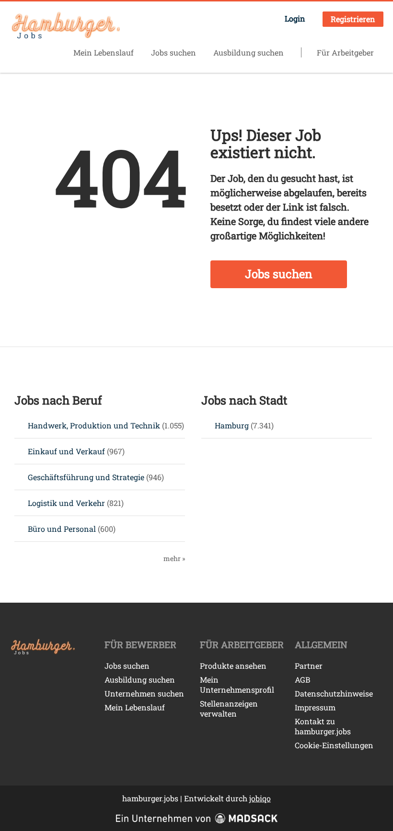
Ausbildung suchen (248, 52)
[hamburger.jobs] (65, 25)
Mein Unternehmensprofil (237, 684)
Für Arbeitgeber (345, 52)
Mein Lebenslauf (103, 52)
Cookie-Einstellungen (334, 745)
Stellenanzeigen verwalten (229, 708)
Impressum (315, 707)
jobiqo (260, 798)
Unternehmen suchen (144, 693)
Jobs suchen (173, 52)
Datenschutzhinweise (334, 693)
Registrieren (353, 19)
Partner (309, 666)
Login (295, 18)
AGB (302, 679)
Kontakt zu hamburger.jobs (323, 726)
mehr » (174, 558)
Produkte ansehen (233, 666)
